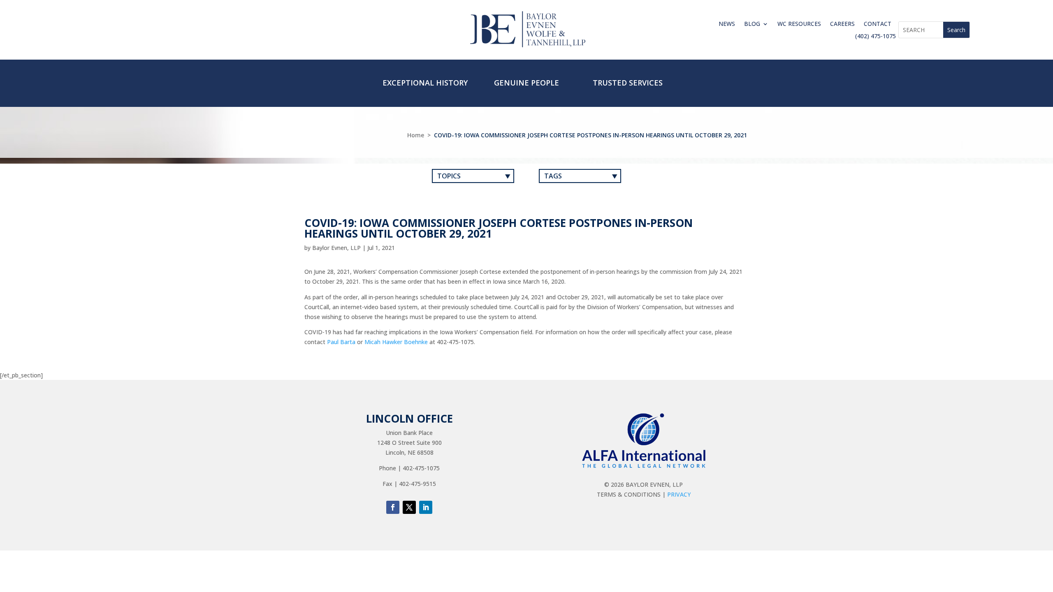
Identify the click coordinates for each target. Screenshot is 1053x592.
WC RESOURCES (799, 24)
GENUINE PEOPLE (526, 83)
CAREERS (842, 24)
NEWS (727, 24)
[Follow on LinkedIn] (425, 507)
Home (415, 135)
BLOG (752, 24)
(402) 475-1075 (875, 36)
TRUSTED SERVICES (628, 83)
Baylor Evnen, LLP (336, 248)
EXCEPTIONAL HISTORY (425, 83)
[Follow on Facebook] (392, 507)
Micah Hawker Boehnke (396, 342)
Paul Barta (341, 342)
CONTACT (877, 24)
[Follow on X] (409, 507)
